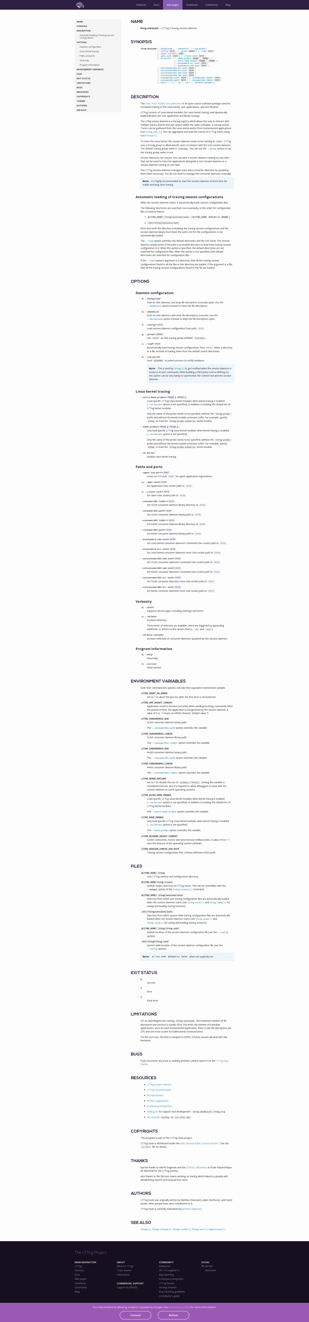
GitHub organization (158, 1100)
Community (211, 4)
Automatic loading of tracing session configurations (97, 36)
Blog (227, 4)
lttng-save (195, 902)
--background (165, 49)
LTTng (78, 1266)
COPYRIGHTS (83, 96)
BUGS (80, 87)
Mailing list (152, 1111)
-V (142, 664)
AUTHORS (82, 105)
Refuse (173, 1315)
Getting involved (167, 1287)
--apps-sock (165, 56)
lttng (179, 368)
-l (142, 344)
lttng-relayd (161, 1229)
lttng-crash (182, 1229)
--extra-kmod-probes (186, 61)
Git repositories (155, 1095)
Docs (156, 4)
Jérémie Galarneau (192, 1208)
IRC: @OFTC (169, 1270)
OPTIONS (81, 42)
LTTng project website (159, 1084)
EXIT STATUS (83, 78)
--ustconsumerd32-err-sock (173, 68)
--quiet (163, 83)
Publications (123, 1275)
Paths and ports (87, 55)
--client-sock (189, 56)
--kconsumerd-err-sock (187, 63)
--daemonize (182, 49)
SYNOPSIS (82, 26)
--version (150, 664)
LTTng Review (166, 1283)
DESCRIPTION (84, 30)
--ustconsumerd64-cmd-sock (173, 75)
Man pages (173, 4)
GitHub (208, 1266)
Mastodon (210, 1270)
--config (163, 51)
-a (142, 482)
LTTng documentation (159, 1089)
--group (183, 51)
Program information (90, 64)
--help (149, 654)
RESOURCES (83, 91)
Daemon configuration (90, 46)
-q (142, 607)
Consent (135, 1315)
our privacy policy (178, 1307)
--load (202, 51)
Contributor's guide (169, 1296)
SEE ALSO (81, 110)
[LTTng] (79, 5)
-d (142, 312)
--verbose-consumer (203, 83)
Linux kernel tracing (89, 51)
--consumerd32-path (169, 78)
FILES (79, 73)
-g (142, 334)
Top (298, 1316)
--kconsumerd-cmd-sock (187, 66)
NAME (80, 21)
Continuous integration (159, 1106)
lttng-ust (153, 132)
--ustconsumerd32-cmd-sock (173, 73)
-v (172, 83)
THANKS (81, 101)
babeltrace (148, 136)
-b (142, 299)
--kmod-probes (183, 58)
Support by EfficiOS (127, 1287)
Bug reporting (166, 1275)
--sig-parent (199, 49)
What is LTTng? (125, 1266)
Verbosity (84, 60)
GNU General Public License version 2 (200, 1143)
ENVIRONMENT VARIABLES (90, 69)
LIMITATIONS (84, 82)
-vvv (186, 83)
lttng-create (182, 889)
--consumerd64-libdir (201, 80)
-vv (179, 83)
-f (142, 325)
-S (142, 357)
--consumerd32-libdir (201, 78)
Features (141, 4)
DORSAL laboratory (196, 1167)
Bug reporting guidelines (172, 1292)
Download (191, 4)
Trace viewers (124, 1270)
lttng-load (218, 902)
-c (142, 492)
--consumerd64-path (169, 80)
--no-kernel (165, 58)
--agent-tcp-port (168, 54)
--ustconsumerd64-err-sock (173, 71)
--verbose (150, 616)
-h (142, 654)
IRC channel (153, 1117)
